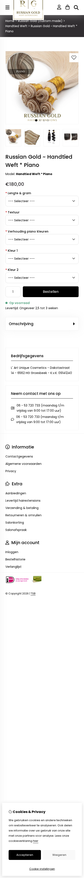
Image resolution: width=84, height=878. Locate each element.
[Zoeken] (76, 7)
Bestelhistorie (15, 559)
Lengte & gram (18, 193)
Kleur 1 (11, 250)
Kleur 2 (12, 270)
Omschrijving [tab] (21, 323)
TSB (33, 593)
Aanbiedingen (15, 493)
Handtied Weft (16, 26)
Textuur (12, 212)
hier (35, 841)
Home (9, 21)
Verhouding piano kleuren (26, 231)
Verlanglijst (13, 567)
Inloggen (11, 552)
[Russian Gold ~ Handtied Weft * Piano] (42, 123)
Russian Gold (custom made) (40, 21)
